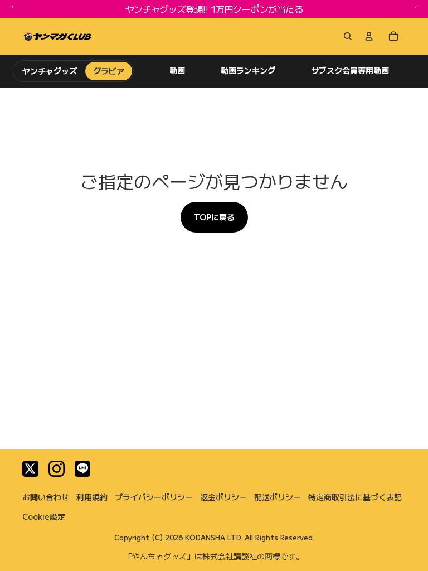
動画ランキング (248, 70)
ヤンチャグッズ (49, 70)
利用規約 (92, 496)
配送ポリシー (277, 496)
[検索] (345, 36)
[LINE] (83, 469)
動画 (177, 70)
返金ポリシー (223, 496)
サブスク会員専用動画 (350, 70)
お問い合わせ (45, 496)
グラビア (108, 70)
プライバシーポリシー (154, 496)
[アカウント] (369, 36)
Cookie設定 (43, 516)
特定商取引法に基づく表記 (355, 496)
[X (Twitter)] (30, 469)
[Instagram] (56, 469)
